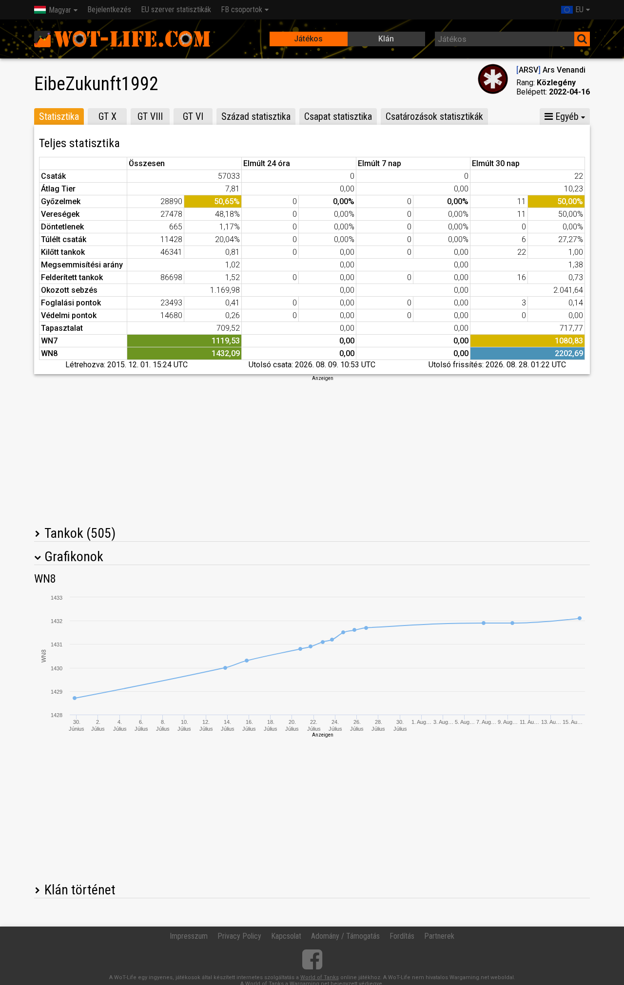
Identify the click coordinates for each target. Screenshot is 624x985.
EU (579, 9)
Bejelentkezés (109, 9)
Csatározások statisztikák (434, 116)
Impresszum (189, 936)
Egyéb (566, 116)
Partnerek (439, 936)
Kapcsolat (286, 936)
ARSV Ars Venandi (550, 70)
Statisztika (59, 116)
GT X (107, 116)
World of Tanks (319, 977)
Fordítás (402, 936)
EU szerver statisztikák (176, 9)
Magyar (60, 10)
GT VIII (150, 116)
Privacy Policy (239, 936)
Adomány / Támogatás (345, 936)
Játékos (308, 38)
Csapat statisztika (338, 116)
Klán (386, 38)
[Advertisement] (312, 450)
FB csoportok (241, 9)
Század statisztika (256, 116)
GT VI (193, 116)
